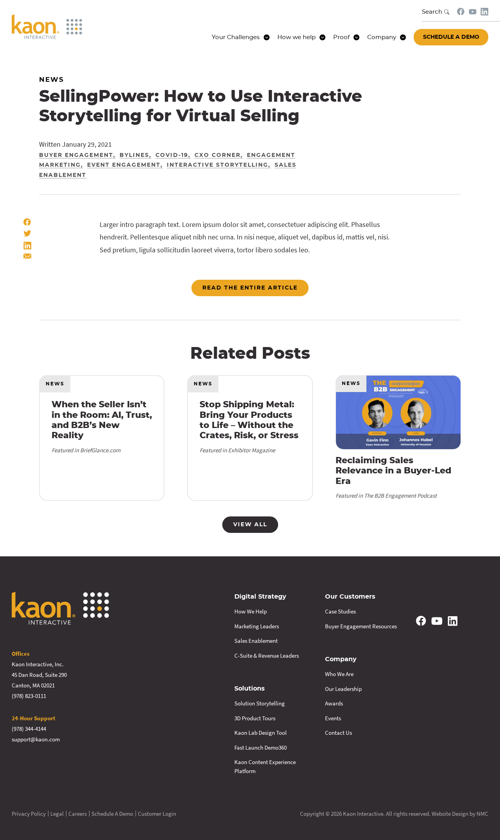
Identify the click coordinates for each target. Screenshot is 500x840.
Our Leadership (343, 689)
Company (341, 659)
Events (333, 718)
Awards (334, 703)
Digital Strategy (260, 597)
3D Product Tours (254, 718)
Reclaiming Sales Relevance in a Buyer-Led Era (393, 471)
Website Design (450, 813)
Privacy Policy (29, 813)
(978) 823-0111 (29, 696)
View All (250, 524)
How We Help (250, 611)
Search (432, 12)
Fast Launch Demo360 (260, 747)
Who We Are (339, 674)
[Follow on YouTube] (473, 11)
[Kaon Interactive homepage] (47, 26)
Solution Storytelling (259, 703)
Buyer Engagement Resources (361, 626)
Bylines (134, 155)
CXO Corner (218, 155)
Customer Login (157, 813)
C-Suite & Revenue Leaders (266, 655)
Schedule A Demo (112, 813)
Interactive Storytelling (217, 165)
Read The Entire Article (250, 288)
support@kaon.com (36, 739)
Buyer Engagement (76, 155)
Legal (57, 813)
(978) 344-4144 (29, 728)
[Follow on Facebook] (461, 11)
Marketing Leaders (256, 626)
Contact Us (338, 732)
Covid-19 (171, 155)
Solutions (249, 688)
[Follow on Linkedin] (484, 12)
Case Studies (340, 611)
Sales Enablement (256, 640)
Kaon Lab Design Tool (260, 732)
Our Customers (350, 597)
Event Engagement (124, 165)
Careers (77, 813)
